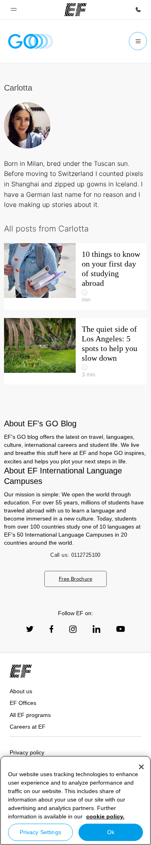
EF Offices (23, 703)
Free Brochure (75, 579)
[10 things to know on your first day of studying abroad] (75, 276)
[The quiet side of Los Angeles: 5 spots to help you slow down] (75, 351)
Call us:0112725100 (75, 555)
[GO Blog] (30, 41)
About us (21, 691)
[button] (14, 9)
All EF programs (30, 715)
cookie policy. (105, 816)
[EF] (75, 9)
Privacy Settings (40, 832)
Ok (110, 832)
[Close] (141, 767)
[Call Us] (138, 9)
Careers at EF (28, 726)
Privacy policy (27, 752)
